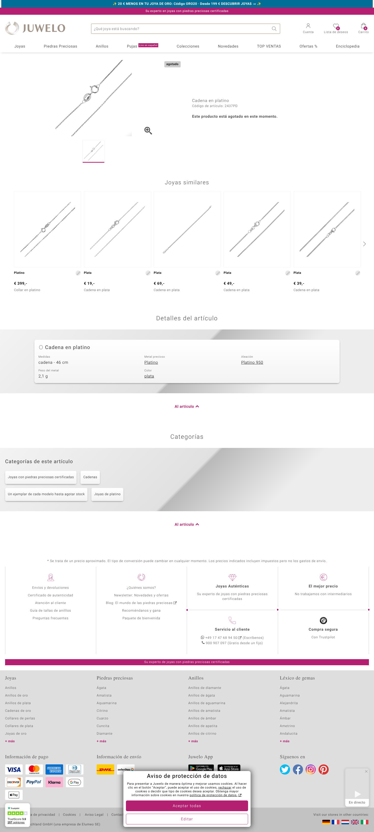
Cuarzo (102, 718)
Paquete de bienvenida (141, 618)
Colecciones (188, 46)
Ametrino (287, 726)
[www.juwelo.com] (355, 822)
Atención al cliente (50, 603)
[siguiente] (363, 243)
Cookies (69, 815)
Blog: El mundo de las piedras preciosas (139, 603)
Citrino (102, 710)
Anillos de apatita (203, 726)
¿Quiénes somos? (141, 587)
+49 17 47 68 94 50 (221, 638)
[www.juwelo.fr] (335, 822)
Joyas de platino (107, 494)
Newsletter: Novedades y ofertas (141, 595)
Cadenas (90, 477)
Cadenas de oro (18, 710)
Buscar (275, 29)
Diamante (104, 733)
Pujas (142, 46)
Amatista (104, 695)
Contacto (118, 815)
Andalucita (289, 733)
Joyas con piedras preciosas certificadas (41, 477)
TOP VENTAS (269, 46)
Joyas (19, 46)
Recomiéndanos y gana (141, 610)
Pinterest (324, 769)
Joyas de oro (15, 733)
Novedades (228, 46)
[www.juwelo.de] (326, 822)
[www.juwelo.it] (364, 822)
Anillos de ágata (201, 695)
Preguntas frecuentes (50, 618)
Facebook (298, 769)
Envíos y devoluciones (50, 587)
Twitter (285, 769)
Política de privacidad (37, 815)
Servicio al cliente (232, 629)
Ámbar (285, 718)
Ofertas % (308, 46)
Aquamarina (107, 703)
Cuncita (103, 726)
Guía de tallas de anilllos (50, 610)
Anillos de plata (18, 703)
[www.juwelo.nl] (345, 822)
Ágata (101, 688)
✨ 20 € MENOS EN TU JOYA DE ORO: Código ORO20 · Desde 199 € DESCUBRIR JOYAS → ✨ (187, 4)
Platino (151, 362)
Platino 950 (252, 362)
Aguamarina (290, 695)
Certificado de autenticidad (50, 595)
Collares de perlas (20, 718)
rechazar (225, 787)
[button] (308, 29)
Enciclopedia (348, 46)
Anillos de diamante (204, 688)
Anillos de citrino (202, 733)
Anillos (102, 46)
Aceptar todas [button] (187, 806)
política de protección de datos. (213, 795)
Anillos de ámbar (202, 718)
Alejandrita (289, 703)
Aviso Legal (94, 815)
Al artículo (184, 407)
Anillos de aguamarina (206, 703)
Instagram (311, 769)
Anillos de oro (16, 695)
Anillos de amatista (204, 710)
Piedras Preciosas (60, 46)
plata (149, 376)
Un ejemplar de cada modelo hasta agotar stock (46, 494)
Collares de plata (19, 726)
